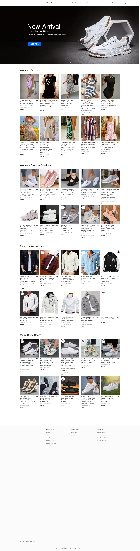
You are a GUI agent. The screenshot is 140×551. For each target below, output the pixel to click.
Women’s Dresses (101, 432)
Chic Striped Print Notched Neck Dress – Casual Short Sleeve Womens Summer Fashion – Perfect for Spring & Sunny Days (88, 146)
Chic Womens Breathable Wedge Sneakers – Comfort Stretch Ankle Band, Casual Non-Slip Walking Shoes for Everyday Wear (68, 192)
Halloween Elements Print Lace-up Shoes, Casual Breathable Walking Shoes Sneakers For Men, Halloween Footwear (47, 362)
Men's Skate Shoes (24, 369)
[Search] (130, 2)
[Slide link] (70, 35)
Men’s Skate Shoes (102, 440)
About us (48, 432)
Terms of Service (50, 446)
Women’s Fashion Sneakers (104, 435)
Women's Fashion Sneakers (27, 197)
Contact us (74, 435)
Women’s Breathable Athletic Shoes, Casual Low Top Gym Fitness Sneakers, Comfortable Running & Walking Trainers (27, 229)
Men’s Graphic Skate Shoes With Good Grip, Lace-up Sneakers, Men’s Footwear (108, 360)
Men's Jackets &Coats (25, 286)
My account (74, 432)
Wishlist (73, 437)
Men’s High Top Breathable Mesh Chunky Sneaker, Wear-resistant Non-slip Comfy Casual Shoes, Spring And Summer (27, 400)
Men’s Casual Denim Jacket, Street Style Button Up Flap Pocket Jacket (27, 319)
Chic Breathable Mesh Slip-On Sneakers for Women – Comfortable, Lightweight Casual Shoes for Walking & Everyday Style (47, 192)
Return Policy (49, 437)
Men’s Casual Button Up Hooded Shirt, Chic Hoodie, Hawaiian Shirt (88, 278)
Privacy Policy (49, 435)
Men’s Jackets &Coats (102, 437)
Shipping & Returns (51, 440)
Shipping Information (51, 443)
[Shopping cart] (135, 2)
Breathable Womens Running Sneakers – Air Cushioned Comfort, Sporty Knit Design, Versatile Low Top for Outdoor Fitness (27, 192)
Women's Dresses (24, 107)
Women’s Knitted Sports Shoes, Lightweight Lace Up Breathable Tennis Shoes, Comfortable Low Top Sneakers (108, 229)
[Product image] (29, 86)
